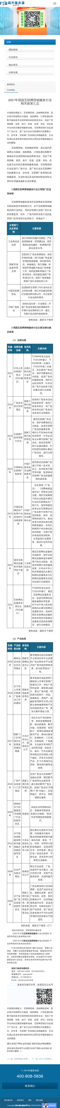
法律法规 (13, 72)
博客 (30, 1100)
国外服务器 (12, 1048)
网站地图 (39, 1100)
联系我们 (30, 1086)
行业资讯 (13, 57)
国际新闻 (13, 49)
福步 (40, 1043)
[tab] (30, 42)
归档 (8, 42)
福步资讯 (13, 64)
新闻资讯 (11, 84)
